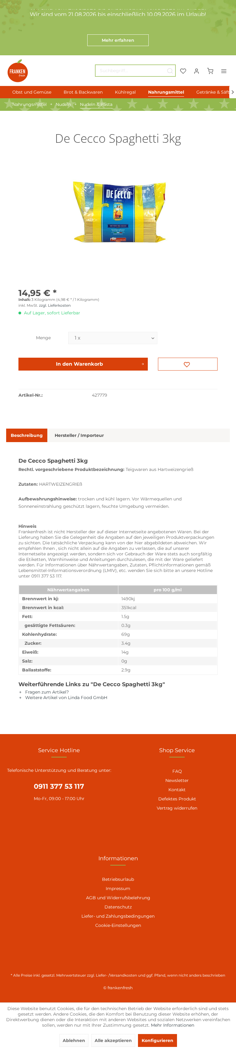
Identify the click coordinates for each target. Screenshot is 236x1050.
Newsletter (177, 780)
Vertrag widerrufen (177, 808)
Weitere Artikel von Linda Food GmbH (65, 697)
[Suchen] (170, 70)
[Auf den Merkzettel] (188, 364)
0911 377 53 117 (59, 786)
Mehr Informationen (172, 1025)
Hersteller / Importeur (79, 435)
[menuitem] (135, 70)
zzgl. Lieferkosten (55, 305)
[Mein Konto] (197, 70)
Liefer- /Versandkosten (116, 975)
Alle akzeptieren (113, 1040)
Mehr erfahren (118, 40)
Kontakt (177, 789)
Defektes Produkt (177, 799)
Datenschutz (118, 907)
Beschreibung (27, 435)
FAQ (177, 771)
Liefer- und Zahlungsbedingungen (118, 916)
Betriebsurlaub (118, 879)
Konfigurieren (157, 1040)
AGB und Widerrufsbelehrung (118, 897)
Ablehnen (74, 1040)
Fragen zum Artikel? (46, 692)
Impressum (118, 888)
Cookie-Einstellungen (118, 925)
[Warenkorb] (210, 70)
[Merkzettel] (183, 70)
